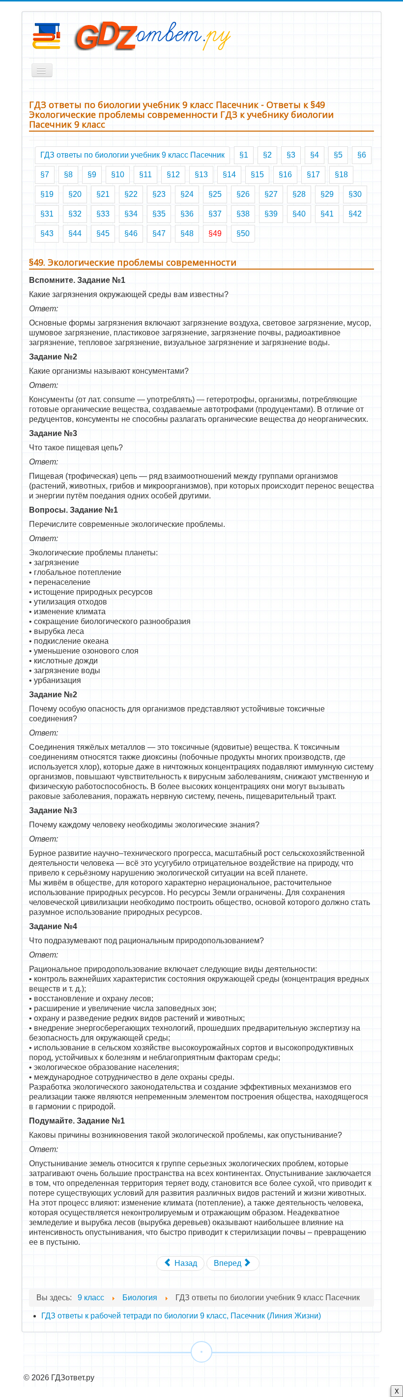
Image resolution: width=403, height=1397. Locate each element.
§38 (243, 214)
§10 (117, 174)
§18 (341, 174)
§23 (159, 194)
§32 (75, 214)
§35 (159, 214)
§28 (299, 194)
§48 (187, 233)
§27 (271, 194)
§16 (285, 174)
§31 (47, 214)
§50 (243, 233)
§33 (103, 214)
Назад (185, 1263)
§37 (215, 214)
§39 (271, 214)
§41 (327, 214)
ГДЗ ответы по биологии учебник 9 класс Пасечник (132, 155)
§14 (229, 174)
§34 (131, 214)
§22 (131, 194)
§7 (44, 174)
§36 (187, 214)
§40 (299, 214)
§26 (243, 194)
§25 (215, 194)
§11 (145, 174)
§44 (75, 233)
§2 (267, 155)
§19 (47, 194)
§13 (201, 174)
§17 (313, 174)
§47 (159, 233)
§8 (68, 174)
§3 (291, 155)
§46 (131, 233)
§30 (355, 194)
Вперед (228, 1263)
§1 (243, 155)
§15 (257, 174)
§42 (355, 214)
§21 (103, 194)
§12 (173, 174)
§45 (103, 233)
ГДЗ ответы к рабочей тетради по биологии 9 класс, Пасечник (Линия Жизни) (181, 1316)
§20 (75, 194)
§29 (327, 194)
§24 (187, 194)
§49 (215, 233)
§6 (361, 155)
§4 (314, 155)
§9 (91, 174)
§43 (47, 233)
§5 (338, 155)
